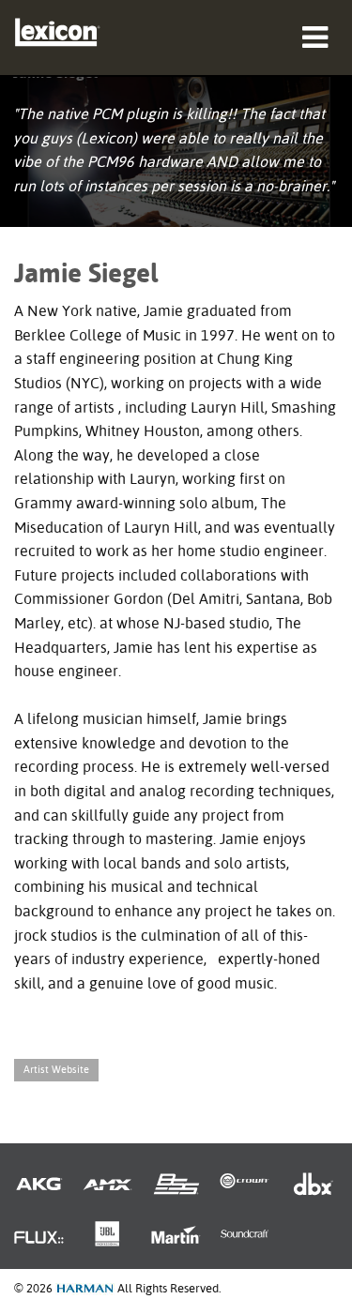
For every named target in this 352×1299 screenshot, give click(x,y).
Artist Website (56, 1070)
